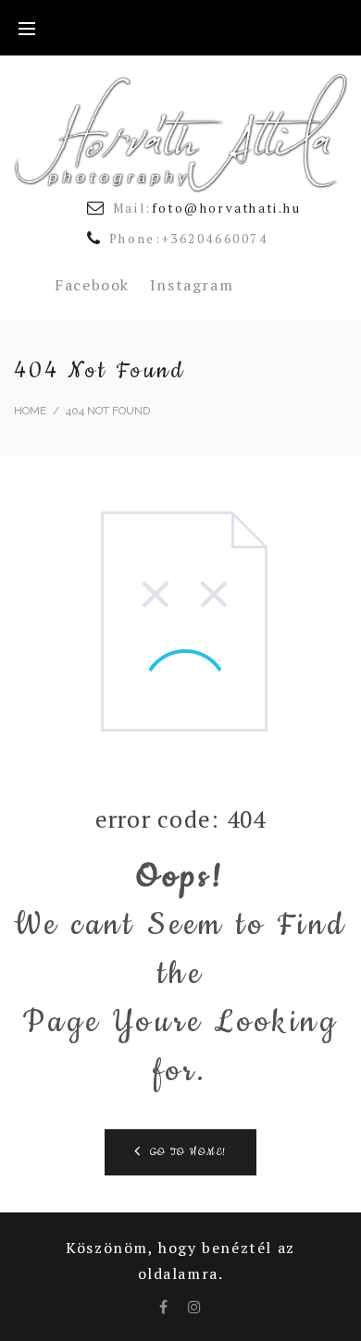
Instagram (191, 285)
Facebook (92, 285)
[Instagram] (195, 1307)
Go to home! (189, 1152)
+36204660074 (215, 238)
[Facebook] (164, 1307)
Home (30, 410)
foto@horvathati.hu (227, 208)
